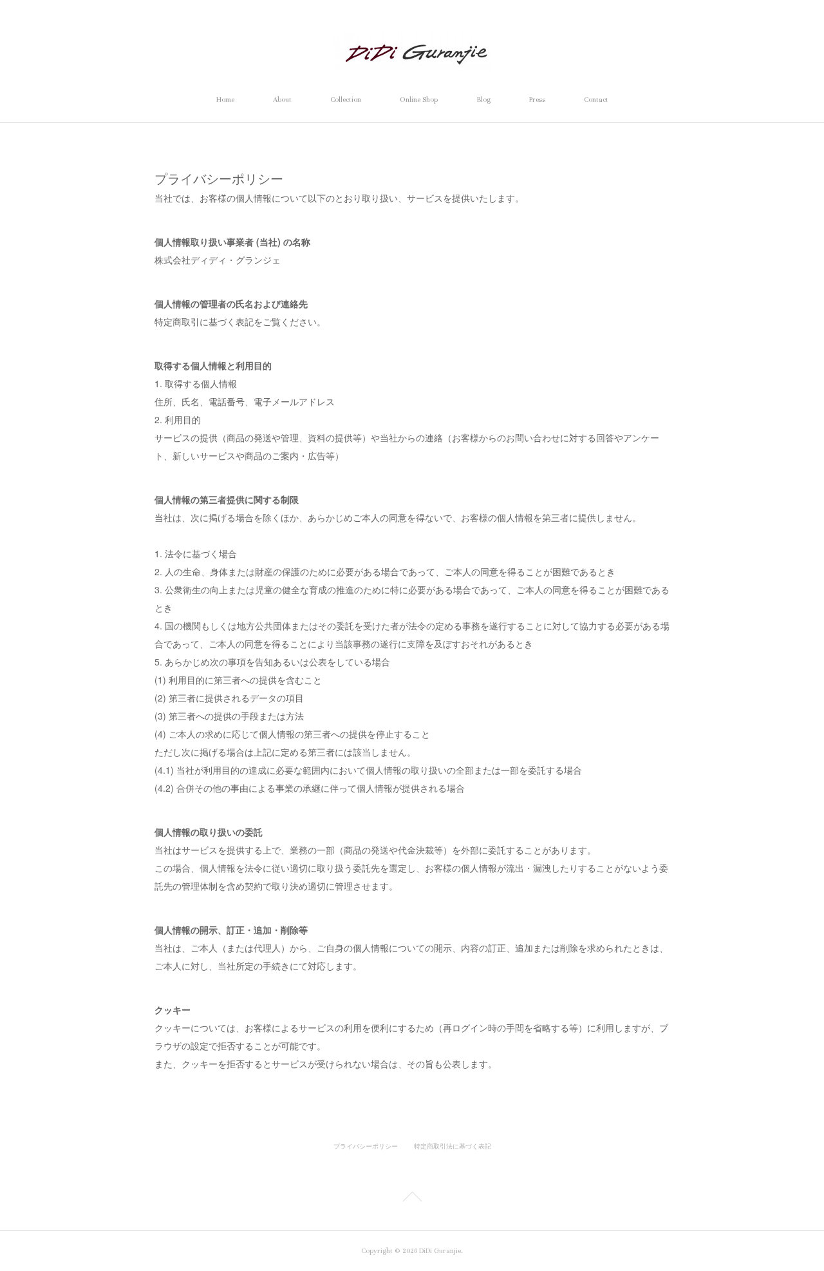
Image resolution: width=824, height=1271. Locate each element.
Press (537, 99)
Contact (596, 99)
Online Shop (419, 99)
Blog (483, 99)
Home (225, 99)
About (282, 99)
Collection (345, 99)
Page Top (412, 1199)
